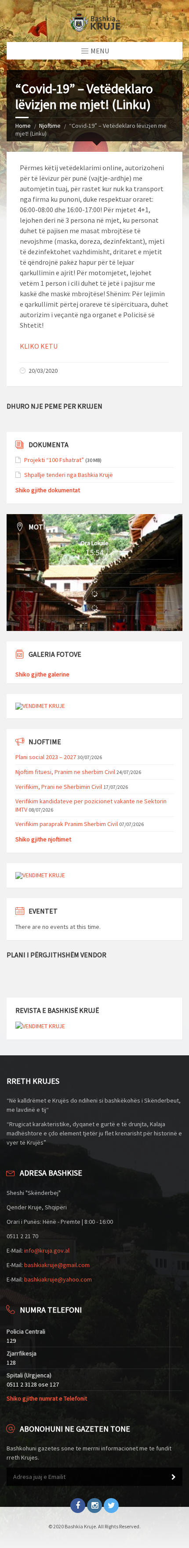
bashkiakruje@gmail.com (57, 1265)
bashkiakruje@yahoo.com (58, 1279)
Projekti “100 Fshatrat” (54, 460)
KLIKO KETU (39, 346)
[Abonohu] (173, 1477)
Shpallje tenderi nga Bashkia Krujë (68, 475)
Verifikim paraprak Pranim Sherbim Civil (66, 824)
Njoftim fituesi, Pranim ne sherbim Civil (65, 772)
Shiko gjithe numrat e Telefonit (47, 1398)
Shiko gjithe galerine (42, 674)
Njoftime (50, 126)
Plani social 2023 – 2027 (45, 757)
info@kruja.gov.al (46, 1250)
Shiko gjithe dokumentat (47, 490)
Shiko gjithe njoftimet (43, 839)
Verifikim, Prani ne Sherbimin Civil (58, 787)
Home (23, 126)
